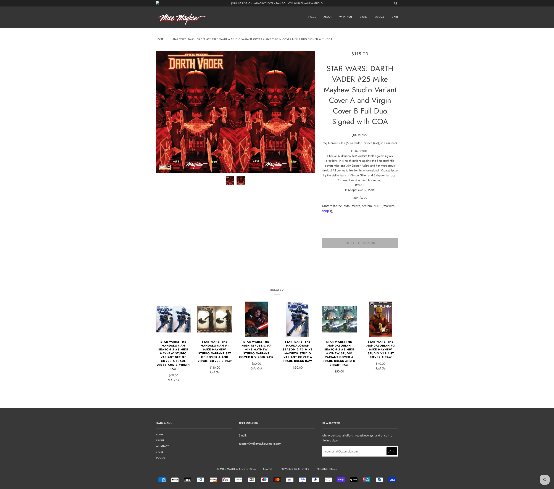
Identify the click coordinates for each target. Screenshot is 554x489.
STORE (363, 17)
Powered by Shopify (295, 469)
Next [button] (307, 112)
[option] (235, 112)
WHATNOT (345, 17)
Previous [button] (163, 112)
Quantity (360, 220)
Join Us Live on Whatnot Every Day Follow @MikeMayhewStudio (277, 3)
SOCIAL (379, 17)
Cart (395, 17)
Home (160, 39)
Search (268, 469)
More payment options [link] (360, 266)
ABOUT (328, 17)
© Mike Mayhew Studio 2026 (236, 469)
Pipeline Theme (327, 469)
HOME (312, 17)
